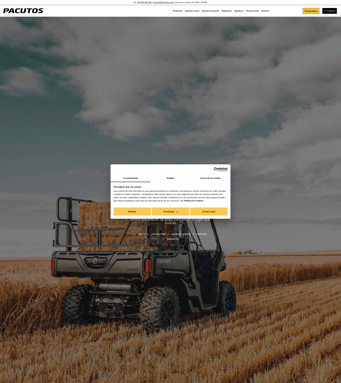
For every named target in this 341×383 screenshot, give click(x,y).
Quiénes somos (192, 11)
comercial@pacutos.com (163, 2)
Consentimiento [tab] (130, 178)
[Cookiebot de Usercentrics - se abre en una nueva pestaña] (216, 169)
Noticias (265, 11)
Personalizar (168, 211)
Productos (177, 11)
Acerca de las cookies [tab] (210, 178)
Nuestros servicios (210, 11)
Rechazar (132, 211)
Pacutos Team (252, 11)
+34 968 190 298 (144, 2)
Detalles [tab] (170, 178)
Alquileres (238, 11)
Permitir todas (208, 211)
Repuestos (227, 11)
